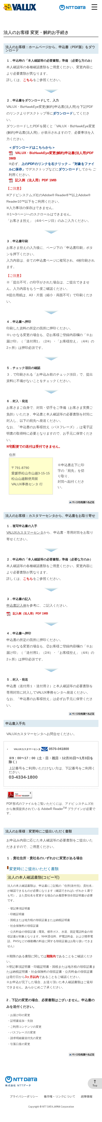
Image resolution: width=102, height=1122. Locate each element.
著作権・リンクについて (59, 1096)
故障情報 (86, 1096)
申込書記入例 (16, 605)
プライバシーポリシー (24, 1096)
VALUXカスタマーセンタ (24, 532)
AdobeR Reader (54, 809)
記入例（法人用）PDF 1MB (35, 180)
